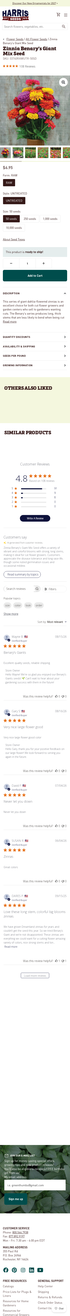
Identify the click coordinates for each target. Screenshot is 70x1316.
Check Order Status (50, 1302)
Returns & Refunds (50, 1297)
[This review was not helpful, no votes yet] (63, 696)
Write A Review (35, 518)
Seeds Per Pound (14, 355)
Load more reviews (35, 975)
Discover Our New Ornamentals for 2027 (34, 3)
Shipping (43, 1292)
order (39, 605)
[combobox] (31, 26)
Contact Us (45, 1308)
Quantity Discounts (16, 336)
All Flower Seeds (36, 39)
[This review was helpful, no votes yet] (56, 696)
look (28, 605)
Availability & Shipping (19, 346)
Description (11, 293)
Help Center (45, 1286)
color (18, 605)
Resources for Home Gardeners (16, 1303)
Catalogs (8, 1286)
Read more (10, 321)
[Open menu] (65, 15)
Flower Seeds (15, 39)
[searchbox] (19, 589)
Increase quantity (44, 263)
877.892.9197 (17, 1236)
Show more (11, 614)
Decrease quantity (11, 263)
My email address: (15, 1177)
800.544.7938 (20, 1232)
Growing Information (18, 365)
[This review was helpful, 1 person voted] (56, 961)
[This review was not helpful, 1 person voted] (63, 961)
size (7, 605)
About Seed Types (14, 239)
